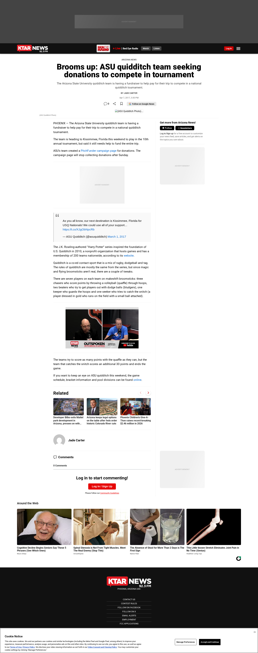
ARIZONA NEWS (129, 59)
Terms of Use (16, 647)
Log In (229, 48)
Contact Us (129, 599)
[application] (102, 327)
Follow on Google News (143, 104)
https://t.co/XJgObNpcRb (79, 229)
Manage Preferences (185, 642)
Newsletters (186, 128)
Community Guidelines (109, 493)
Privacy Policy (29, 647)
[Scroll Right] (148, 392)
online (137, 380)
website (129, 255)
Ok (255, 632)
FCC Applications (129, 623)
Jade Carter (76, 440)
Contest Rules (129, 603)
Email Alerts (129, 615)
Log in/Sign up (166, 133)
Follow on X (129, 611)
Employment (129, 619)
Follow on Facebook (129, 607)
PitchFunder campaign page (98, 150)
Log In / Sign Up (102, 486)
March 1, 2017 (117, 236)
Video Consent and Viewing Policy (102, 647)
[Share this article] (114, 104)
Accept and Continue (210, 642)
